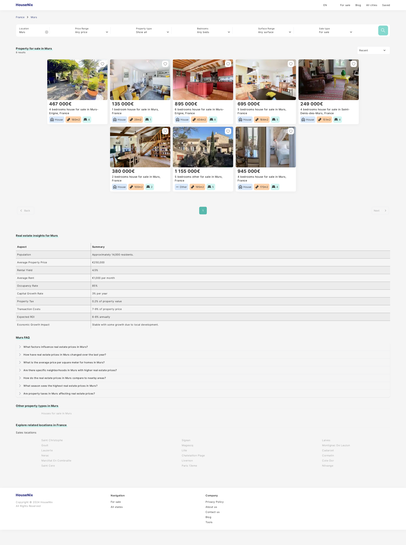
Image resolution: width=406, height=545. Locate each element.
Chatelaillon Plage (193, 455)
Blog (358, 5)
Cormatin (328, 455)
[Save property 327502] (291, 64)
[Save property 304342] (228, 131)
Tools (209, 522)
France (20, 17)
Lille (184, 450)
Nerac (45, 455)
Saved (386, 5)
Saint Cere (48, 465)
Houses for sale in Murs (56, 413)
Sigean (186, 440)
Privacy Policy (215, 501)
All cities (371, 5)
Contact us (212, 512)
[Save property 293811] (291, 131)
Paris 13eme (189, 465)
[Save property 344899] (228, 64)
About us (211, 506)
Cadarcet (328, 450)
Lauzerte (47, 450)
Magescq (187, 445)
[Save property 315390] (165, 131)
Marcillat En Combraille (56, 460)
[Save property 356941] (102, 64)
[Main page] (30, 5)
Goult (44, 445)
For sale (345, 5)
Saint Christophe (52, 440)
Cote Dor (328, 460)
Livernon (187, 460)
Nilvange (327, 465)
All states (117, 506)
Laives (326, 440)
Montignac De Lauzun (336, 445)
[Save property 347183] (165, 64)
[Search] (383, 30)
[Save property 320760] (353, 64)
